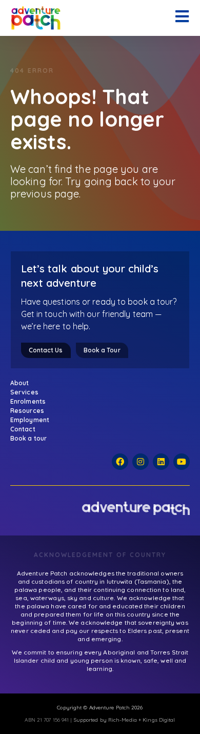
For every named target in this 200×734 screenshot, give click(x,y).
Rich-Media (122, 720)
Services (24, 392)
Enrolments (28, 401)
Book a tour (28, 438)
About (19, 383)
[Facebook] (120, 461)
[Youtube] (181, 461)
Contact (22, 429)
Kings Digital (159, 720)
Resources (27, 410)
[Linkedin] (161, 461)
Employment (29, 420)
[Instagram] (140, 461)
